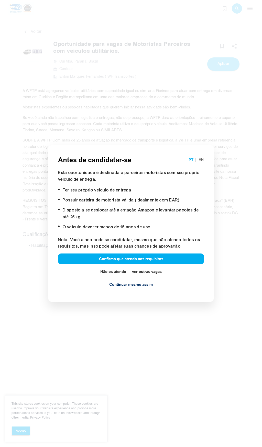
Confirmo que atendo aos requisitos (131, 259)
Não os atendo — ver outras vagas (131, 271)
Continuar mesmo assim (131, 284)
